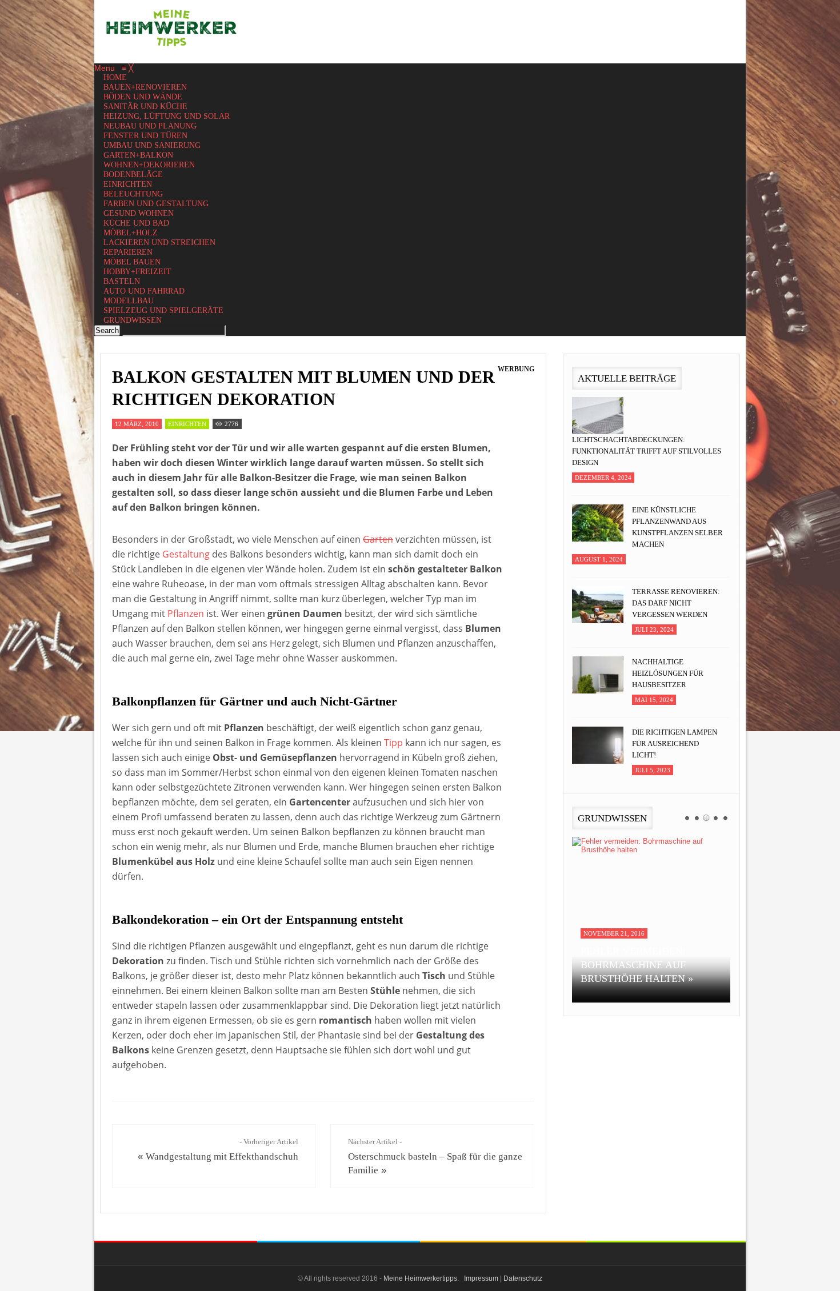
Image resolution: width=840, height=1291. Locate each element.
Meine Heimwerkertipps (420, 1278)
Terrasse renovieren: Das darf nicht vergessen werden (676, 603)
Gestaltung (186, 554)
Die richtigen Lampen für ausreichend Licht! (674, 743)
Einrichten (187, 423)
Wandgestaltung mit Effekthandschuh (222, 1156)
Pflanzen (185, 613)
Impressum (481, 1278)
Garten (378, 539)
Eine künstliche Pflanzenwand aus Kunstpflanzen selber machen (677, 527)
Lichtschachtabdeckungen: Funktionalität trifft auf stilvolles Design (646, 451)
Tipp (393, 742)
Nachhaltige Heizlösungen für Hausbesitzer (667, 673)
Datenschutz (522, 1278)
